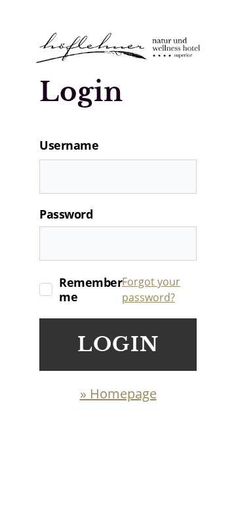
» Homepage (118, 393)
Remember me (90, 290)
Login (118, 344)
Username (68, 145)
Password (65, 214)
